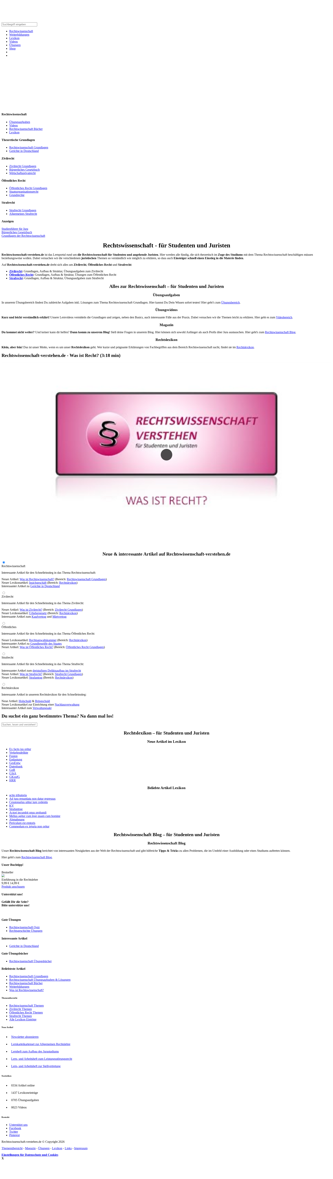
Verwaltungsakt (42, 708)
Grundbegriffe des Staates (46, 643)
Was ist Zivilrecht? (31, 609)
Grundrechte (16, 195)
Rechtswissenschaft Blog (280, 332)
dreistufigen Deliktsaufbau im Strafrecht (57, 670)
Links (68, 1148)
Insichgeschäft (37, 582)
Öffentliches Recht (21, 274)
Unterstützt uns (18, 1124)
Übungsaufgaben (19, 122)
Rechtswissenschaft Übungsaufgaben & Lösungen (40, 979)
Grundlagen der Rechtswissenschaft (23, 235)
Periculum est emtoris (22, 823)
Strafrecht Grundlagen (22, 210)
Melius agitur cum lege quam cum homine (34, 816)
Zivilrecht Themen (20, 1009)
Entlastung (15, 759)
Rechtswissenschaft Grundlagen (28, 147)
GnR (12, 770)
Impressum (80, 1148)
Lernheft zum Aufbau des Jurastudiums (35, 1051)
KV (11, 805)
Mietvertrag (59, 616)
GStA (12, 773)
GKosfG (14, 776)
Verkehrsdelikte (18, 752)
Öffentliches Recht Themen (26, 1012)
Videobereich (284, 317)
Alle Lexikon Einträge (22, 1019)
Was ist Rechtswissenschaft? (37, 579)
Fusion (13, 756)
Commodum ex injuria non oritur (29, 826)
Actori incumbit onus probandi (27, 812)
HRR (12, 780)
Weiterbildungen (19, 34)
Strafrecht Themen (20, 1016)
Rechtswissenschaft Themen (26, 1005)
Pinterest (14, 1135)
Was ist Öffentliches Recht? (36, 647)
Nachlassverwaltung (67, 704)
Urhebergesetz (38, 613)
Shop (12, 48)
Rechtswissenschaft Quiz (24, 927)
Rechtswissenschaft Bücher (26, 129)
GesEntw (15, 763)
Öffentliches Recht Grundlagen (28, 188)
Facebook (15, 1128)
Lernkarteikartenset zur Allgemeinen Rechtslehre (40, 1044)
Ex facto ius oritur (20, 749)
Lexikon (14, 38)
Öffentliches (9, 627)
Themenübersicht (12, 1148)
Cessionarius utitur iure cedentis (28, 802)
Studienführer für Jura (15, 228)
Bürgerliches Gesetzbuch (24, 169)
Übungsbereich (230, 302)
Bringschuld (42, 701)
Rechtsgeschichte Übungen (25, 930)
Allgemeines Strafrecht (23, 213)
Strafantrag (35, 677)
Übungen (15, 45)
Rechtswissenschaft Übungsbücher (30, 961)
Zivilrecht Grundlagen (22, 166)
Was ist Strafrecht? (31, 674)
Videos (13, 41)
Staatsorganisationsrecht (23, 191)
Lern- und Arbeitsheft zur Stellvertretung (36, 1066)
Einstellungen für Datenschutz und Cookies (30, 1154)
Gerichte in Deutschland (24, 151)
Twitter (13, 1131)
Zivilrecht (15, 271)
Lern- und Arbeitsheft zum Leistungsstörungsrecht (41, 1058)
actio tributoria (18, 795)
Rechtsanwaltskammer (42, 640)
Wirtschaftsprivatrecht (22, 173)
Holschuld (25, 701)
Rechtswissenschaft (21, 31)
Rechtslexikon (245, 347)
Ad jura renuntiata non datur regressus (32, 798)
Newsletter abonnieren (25, 1036)
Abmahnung (16, 819)
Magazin (30, 1148)
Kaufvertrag (39, 616)
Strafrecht (16, 278)
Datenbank (16, 766)
